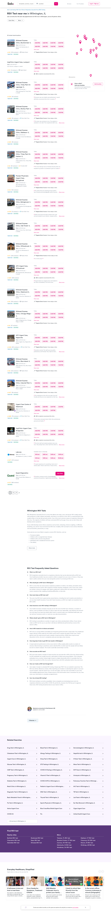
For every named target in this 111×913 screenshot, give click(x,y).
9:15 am (37, 458)
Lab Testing (13, 9)
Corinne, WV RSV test (64, 843)
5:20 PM (45, 43)
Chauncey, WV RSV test (88, 840)
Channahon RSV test (13, 840)
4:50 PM (37, 64)
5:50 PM (53, 68)
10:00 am (60, 458)
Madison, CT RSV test (87, 838)
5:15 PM (61, 407)
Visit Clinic (60, 473)
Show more (61, 123)
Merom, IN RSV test (87, 843)
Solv (8, 9)
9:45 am (53, 458)
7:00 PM (53, 46)
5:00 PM (37, 43)
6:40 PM (45, 46)
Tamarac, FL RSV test (63, 838)
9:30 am (45, 458)
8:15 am (37, 454)
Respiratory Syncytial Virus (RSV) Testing (35, 9)
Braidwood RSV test (37, 838)
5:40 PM (53, 43)
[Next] (102, 871)
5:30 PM (37, 68)
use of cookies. (75, 907)
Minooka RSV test (36, 843)
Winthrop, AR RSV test (88, 845)
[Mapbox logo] (72, 77)
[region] (87, 55)
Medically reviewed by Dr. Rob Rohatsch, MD (44, 708)
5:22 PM (37, 410)
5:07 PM (53, 407)
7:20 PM (60, 46)
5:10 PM (53, 64)
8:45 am (53, 454)
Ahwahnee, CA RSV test (64, 847)
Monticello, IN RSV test (64, 845)
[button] (90, 75)
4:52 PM (37, 407)
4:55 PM (37, 337)
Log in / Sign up (94, 3)
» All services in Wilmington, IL (17, 821)
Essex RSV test (35, 840)
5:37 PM (53, 410)
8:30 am (45, 454)
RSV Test (19, 9)
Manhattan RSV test (13, 843)
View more (36, 49)
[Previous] (100, 871)
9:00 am (60, 454)
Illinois (23, 9)
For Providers (80, 4)
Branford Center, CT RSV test (66, 840)
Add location (97, 84)
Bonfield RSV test (12, 838)
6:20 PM (37, 46)
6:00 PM (60, 43)
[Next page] (19, 492)
